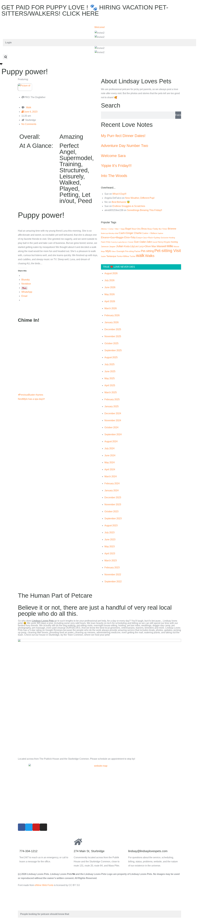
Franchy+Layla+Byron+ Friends (122, 242)
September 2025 (113, 350)
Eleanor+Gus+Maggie (112, 237)
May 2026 (109, 294)
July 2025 (109, 364)
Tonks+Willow (123, 256)
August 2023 (111, 525)
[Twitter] (28, 827)
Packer (137, 251)
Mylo (108, 251)
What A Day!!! (119, 194)
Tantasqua (111, 256)
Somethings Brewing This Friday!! (144, 210)
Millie (170, 246)
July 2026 (109, 280)
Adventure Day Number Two (124, 145)
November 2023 (112, 504)
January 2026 (111, 322)
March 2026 (110, 308)
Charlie (138, 233)
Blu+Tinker (163, 229)
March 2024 (110, 476)
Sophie (103, 256)
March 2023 (110, 560)
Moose (176, 246)
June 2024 (109, 455)
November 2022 (112, 574)
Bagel (128, 228)
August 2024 (111, 441)
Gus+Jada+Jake (143, 241)
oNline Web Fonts (44, 885)
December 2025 (112, 329)
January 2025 (111, 406)
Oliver (114, 251)
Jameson (105, 246)
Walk (28, 107)
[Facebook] (21, 827)
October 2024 (111, 427)
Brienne (172, 228)
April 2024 (109, 469)
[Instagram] (43, 827)
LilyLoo (134, 246)
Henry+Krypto (164, 242)
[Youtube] (36, 827)
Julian (120, 246)
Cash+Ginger (126, 233)
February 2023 (112, 567)
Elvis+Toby (130, 237)
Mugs (103, 251)
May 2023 (109, 546)
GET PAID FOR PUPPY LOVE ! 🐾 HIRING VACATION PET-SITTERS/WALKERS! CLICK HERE (84, 10)
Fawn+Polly (105, 242)
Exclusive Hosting (168, 238)
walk (140, 255)
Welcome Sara (113, 155)
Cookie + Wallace (149, 233)
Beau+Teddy (152, 229)
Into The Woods (114, 175)
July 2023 (109, 532)
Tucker (132, 256)
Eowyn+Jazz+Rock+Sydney (148, 238)
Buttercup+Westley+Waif (109, 233)
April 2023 (109, 553)
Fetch (178, 115)
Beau (144, 228)
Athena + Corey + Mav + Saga (113, 229)
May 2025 (109, 378)
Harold (154, 242)
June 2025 (109, 371)
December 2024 (112, 413)
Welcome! (99, 27)
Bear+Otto (136, 229)
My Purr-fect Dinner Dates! (123, 136)
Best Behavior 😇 (121, 202)
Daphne (160, 233)
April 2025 (109, 385)
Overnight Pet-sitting (125, 251)
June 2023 (109, 539)
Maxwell (161, 246)
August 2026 (111, 273)
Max (154, 246)
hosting (174, 242)
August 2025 (111, 357)
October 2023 (111, 511)
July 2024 (109, 448)
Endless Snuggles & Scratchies (128, 206)
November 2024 (112, 420)
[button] (5, 56)
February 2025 (112, 399)
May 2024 (109, 462)
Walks (149, 256)
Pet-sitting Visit (167, 250)
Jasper (112, 246)
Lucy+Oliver (145, 246)
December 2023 (112, 497)
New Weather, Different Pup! (139, 198)
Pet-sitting (147, 251)
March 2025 (110, 392)
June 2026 (109, 287)
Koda (127, 246)
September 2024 (113, 434)
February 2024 (112, 483)
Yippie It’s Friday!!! (116, 165)
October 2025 (111, 343)
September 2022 (113, 581)
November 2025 (112, 336)
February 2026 (112, 315)
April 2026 (109, 301)
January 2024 (111, 490)
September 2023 (113, 518)
